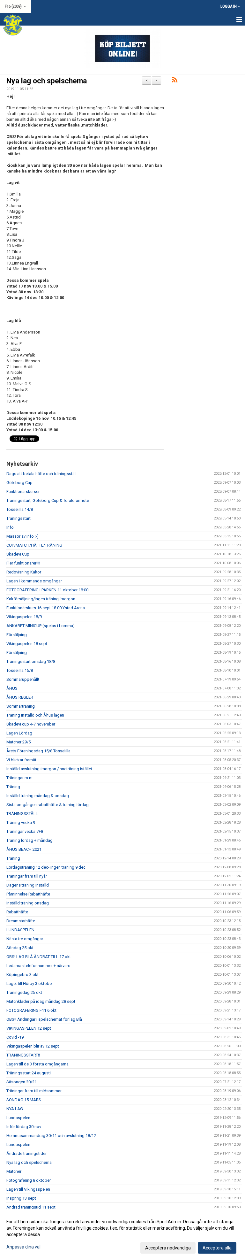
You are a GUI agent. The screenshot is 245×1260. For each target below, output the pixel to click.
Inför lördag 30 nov (23, 1126)
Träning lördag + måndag (29, 840)
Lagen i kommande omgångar (34, 581)
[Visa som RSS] (174, 81)
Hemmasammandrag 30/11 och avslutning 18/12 (51, 1135)
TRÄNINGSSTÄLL (22, 813)
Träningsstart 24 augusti (28, 1073)
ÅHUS (12, 688)
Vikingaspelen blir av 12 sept (32, 1046)
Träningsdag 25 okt (24, 992)
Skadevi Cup (17, 554)
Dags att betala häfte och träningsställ (41, 473)
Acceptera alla (217, 1247)
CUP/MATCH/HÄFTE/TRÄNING (34, 545)
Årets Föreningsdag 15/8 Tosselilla (38, 751)
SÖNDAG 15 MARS (23, 1099)
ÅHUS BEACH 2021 (23, 849)
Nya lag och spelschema (46, 81)
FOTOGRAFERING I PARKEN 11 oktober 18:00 (47, 590)
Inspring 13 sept (21, 1198)
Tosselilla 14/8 (19, 509)
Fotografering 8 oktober (28, 1180)
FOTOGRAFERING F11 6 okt (31, 1010)
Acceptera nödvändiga (168, 1247)
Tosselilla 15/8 (19, 670)
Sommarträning (20, 706)
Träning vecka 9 (20, 822)
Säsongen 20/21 (21, 1081)
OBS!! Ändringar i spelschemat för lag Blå (44, 1019)
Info (10, 527)
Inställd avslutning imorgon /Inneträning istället (49, 768)
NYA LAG (14, 1108)
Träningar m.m (19, 777)
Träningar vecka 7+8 (24, 831)
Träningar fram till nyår (26, 876)
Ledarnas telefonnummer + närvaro (38, 965)
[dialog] (122, 1234)
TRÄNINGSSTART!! (23, 1055)
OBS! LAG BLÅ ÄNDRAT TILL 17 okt (38, 956)
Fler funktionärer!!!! (23, 563)
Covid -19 (15, 1037)
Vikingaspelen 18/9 (24, 616)
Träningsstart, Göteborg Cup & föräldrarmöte (47, 500)
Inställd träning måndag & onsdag (37, 795)
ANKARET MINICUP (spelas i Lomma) (40, 625)
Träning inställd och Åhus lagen (35, 715)
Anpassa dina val (23, 1246)
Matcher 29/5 (18, 742)
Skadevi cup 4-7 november (30, 724)
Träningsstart (18, 518)
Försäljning (16, 634)
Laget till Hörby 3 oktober (29, 983)
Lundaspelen (18, 1117)
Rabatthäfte (17, 912)
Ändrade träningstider (26, 1153)
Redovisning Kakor (23, 572)
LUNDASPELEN (20, 929)
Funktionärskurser (23, 491)
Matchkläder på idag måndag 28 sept (40, 1001)
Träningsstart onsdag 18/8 (30, 661)
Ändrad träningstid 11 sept (31, 1207)
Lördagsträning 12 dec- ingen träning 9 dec (45, 867)
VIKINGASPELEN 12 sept (28, 1028)
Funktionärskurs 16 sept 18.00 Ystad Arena (45, 607)
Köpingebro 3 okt (22, 974)
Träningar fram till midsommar (34, 1090)
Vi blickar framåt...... (24, 759)
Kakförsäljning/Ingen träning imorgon (40, 598)
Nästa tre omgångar (24, 938)
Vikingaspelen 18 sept (26, 643)
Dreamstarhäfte (20, 920)
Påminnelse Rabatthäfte (28, 894)
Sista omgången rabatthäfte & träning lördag (47, 804)
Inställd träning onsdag (27, 903)
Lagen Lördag (19, 733)
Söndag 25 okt (19, 947)
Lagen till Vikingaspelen (28, 1189)
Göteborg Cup (19, 482)
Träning (13, 786)
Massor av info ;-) (22, 536)
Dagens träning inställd (27, 885)
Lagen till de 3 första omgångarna (37, 1064)
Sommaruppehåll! (22, 679)
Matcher (13, 1171)
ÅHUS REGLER (19, 697)
